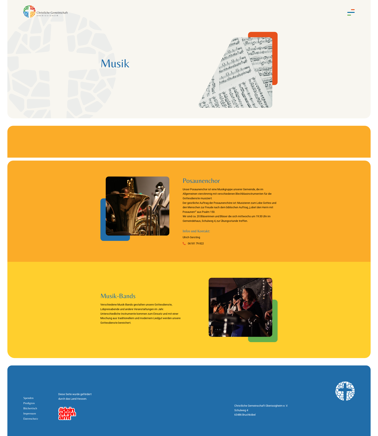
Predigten (29, 403)
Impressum (29, 413)
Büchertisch (30, 408)
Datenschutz (30, 418)
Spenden (28, 397)
